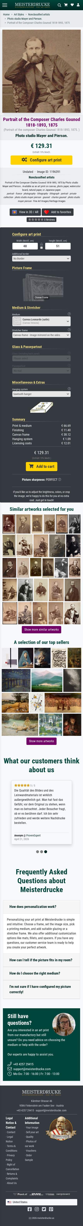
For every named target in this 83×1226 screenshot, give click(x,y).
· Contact (10, 1132)
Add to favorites (60, 212)
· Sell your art (32, 1132)
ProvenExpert (33, 835)
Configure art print (44, 159)
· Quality (29, 1137)
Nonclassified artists (39, 14)
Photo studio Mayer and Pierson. (24, 18)
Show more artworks (41, 741)
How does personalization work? (32, 906)
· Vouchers (30, 1150)
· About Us (11, 1183)
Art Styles (19, 14)
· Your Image (31, 1127)
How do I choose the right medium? (34, 973)
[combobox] (41, 258)
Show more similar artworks (41, 629)
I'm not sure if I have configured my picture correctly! (40, 989)
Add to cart (43, 466)
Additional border (20, 253)
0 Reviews (49, 219)
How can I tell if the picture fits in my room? (40, 960)
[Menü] (4, 5)
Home (6, 14)
